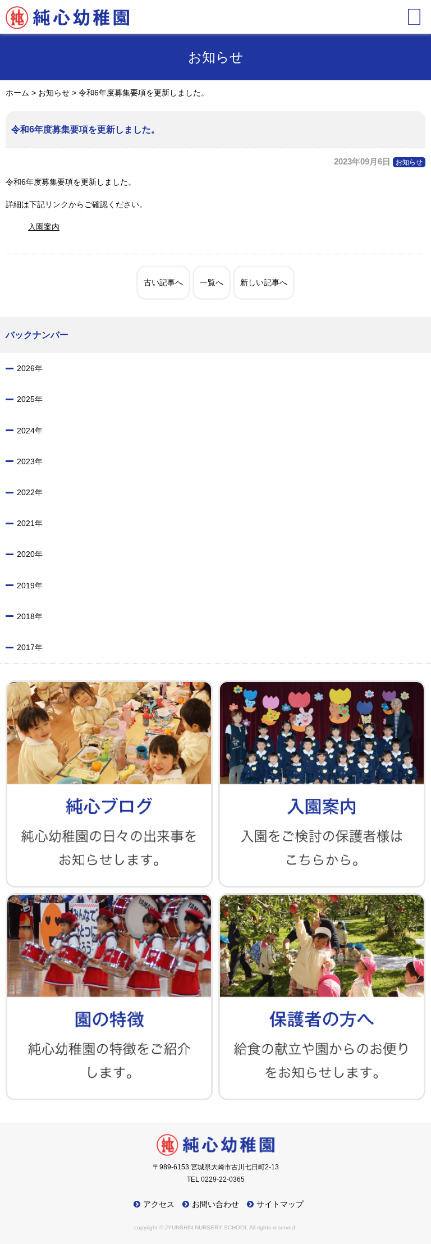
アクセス (159, 1204)
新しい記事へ (263, 282)
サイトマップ (280, 1204)
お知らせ (409, 162)
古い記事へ (163, 282)
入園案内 (43, 226)
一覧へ (211, 282)
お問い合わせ (215, 1204)
